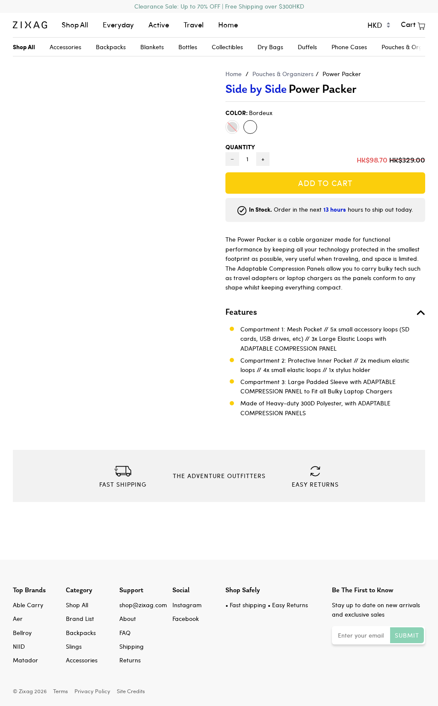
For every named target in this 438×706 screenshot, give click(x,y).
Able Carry (28, 605)
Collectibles (227, 47)
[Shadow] (232, 127)
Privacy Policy (92, 690)
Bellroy (22, 633)
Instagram (186, 605)
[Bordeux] (250, 127)
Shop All (75, 25)
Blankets (152, 47)
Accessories (65, 47)
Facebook (185, 618)
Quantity (240, 146)
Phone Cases (349, 47)
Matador (25, 660)
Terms (60, 690)
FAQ (124, 633)
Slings (74, 646)
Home (228, 25)
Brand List (80, 618)
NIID (19, 646)
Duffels (307, 47)
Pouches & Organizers (283, 74)
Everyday (118, 25)
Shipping (131, 646)
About (127, 618)
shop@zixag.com (143, 605)
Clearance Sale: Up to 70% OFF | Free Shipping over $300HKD (219, 6)
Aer (18, 618)
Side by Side (256, 89)
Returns (130, 660)
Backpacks (111, 47)
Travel (193, 25)
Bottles (187, 47)
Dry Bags (270, 47)
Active (158, 25)
